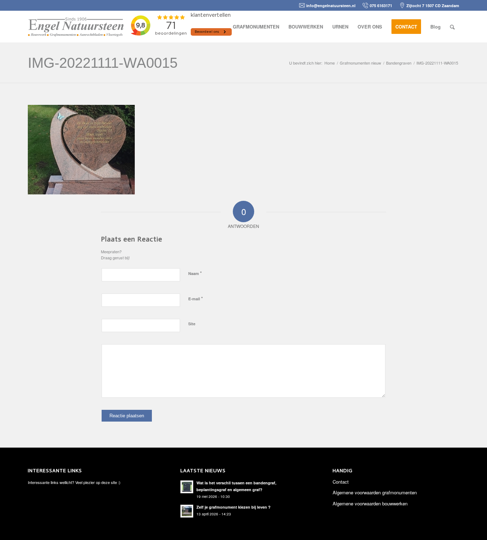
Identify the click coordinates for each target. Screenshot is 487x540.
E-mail (195, 298)
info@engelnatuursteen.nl (330, 5)
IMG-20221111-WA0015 (103, 63)
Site (191, 323)
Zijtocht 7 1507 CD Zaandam (432, 5)
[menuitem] (256, 26)
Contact (341, 481)
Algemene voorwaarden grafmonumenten (375, 492)
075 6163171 (381, 5)
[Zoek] (452, 26)
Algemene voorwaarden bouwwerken (370, 503)
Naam (195, 273)
